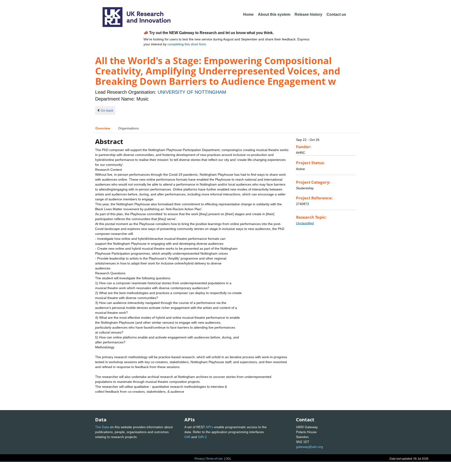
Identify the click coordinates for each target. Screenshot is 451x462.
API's (209, 427)
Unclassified (305, 223)
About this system (274, 14)
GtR (187, 437)
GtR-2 (202, 437)
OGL (228, 458)
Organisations (128, 128)
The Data (102, 427)
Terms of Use (214, 458)
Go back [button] (107, 110)
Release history (308, 14)
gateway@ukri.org (309, 447)
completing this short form (186, 44)
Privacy (199, 458)
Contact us (336, 14)
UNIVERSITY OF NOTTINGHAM (192, 92)
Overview (102, 128)
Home (248, 14)
